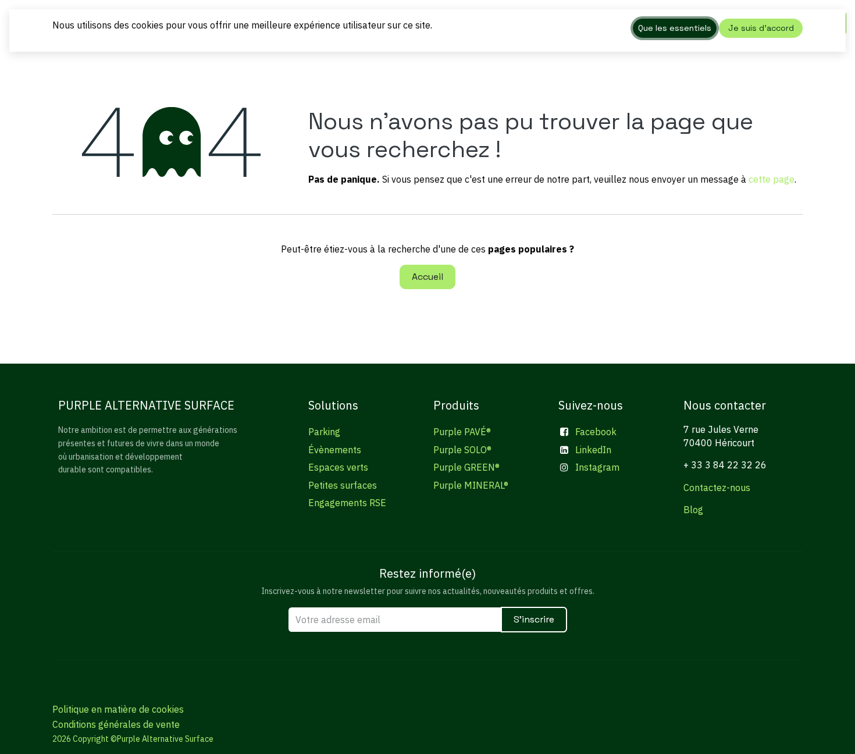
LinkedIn (593, 450)
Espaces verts (338, 467)
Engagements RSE (347, 502)
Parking (324, 432)
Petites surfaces (342, 485)
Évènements (334, 450)
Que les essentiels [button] (674, 28)
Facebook (596, 432)
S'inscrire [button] (534, 619)
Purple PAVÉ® (462, 432)
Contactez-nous (716, 487)
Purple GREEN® (466, 467)
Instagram (597, 467)
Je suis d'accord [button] (761, 28)
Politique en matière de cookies (118, 709)
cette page (772, 179)
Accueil (427, 277)
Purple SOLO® (462, 450)
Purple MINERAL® (470, 485)
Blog (693, 509)
